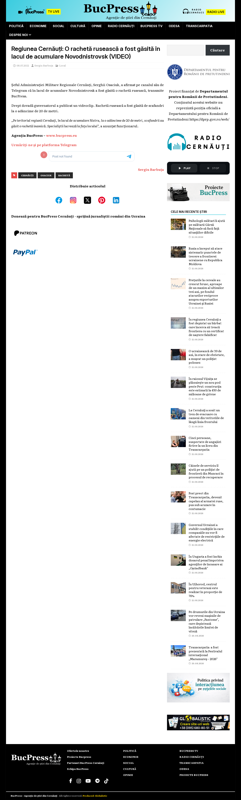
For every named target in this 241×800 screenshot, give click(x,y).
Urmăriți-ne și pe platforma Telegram (44, 144)
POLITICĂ (16, 26)
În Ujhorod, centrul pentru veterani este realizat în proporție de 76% (205, 590)
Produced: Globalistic (95, 795)
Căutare (217, 49)
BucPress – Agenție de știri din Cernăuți (34, 795)
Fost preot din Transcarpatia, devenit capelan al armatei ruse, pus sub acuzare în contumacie (206, 501)
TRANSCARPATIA (199, 26)
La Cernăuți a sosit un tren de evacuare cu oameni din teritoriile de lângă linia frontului (206, 416)
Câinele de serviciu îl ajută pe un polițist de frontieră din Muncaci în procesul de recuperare (206, 471)
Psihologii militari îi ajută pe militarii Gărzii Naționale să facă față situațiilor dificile (207, 226)
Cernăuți (27, 175)
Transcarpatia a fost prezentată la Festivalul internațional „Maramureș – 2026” (205, 653)
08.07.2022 (23, 65)
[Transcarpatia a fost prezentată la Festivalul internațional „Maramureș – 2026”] (178, 653)
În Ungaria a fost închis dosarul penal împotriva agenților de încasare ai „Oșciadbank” (206, 562)
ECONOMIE (38, 26)
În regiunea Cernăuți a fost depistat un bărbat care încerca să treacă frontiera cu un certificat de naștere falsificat (206, 327)
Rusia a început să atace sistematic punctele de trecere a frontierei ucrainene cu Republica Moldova (205, 256)
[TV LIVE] (35, 12)
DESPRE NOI (18, 35)
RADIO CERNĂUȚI (121, 26)
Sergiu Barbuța (43, 65)
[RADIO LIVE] (193, 13)
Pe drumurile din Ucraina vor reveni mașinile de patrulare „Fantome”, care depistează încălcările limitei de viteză (207, 621)
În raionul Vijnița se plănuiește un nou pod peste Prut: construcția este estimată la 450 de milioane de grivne (205, 386)
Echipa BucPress (77, 769)
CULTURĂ (77, 26)
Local (62, 65)
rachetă (64, 175)
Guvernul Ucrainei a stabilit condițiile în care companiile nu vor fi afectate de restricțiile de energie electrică (207, 532)
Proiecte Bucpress (79, 757)
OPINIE (97, 26)
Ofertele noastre (78, 751)
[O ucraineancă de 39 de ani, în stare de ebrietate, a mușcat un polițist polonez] (178, 357)
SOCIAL (58, 26)
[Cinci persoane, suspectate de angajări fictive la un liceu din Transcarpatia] (178, 444)
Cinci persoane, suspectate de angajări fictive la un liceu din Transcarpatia (205, 443)
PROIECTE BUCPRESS (193, 775)
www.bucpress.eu (61, 135)
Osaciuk (46, 175)
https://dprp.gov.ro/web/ (209, 119)
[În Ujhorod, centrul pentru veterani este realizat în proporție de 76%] (178, 590)
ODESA (174, 26)
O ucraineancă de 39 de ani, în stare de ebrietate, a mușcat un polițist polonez (207, 357)
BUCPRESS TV (151, 26)
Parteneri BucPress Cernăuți (85, 763)
